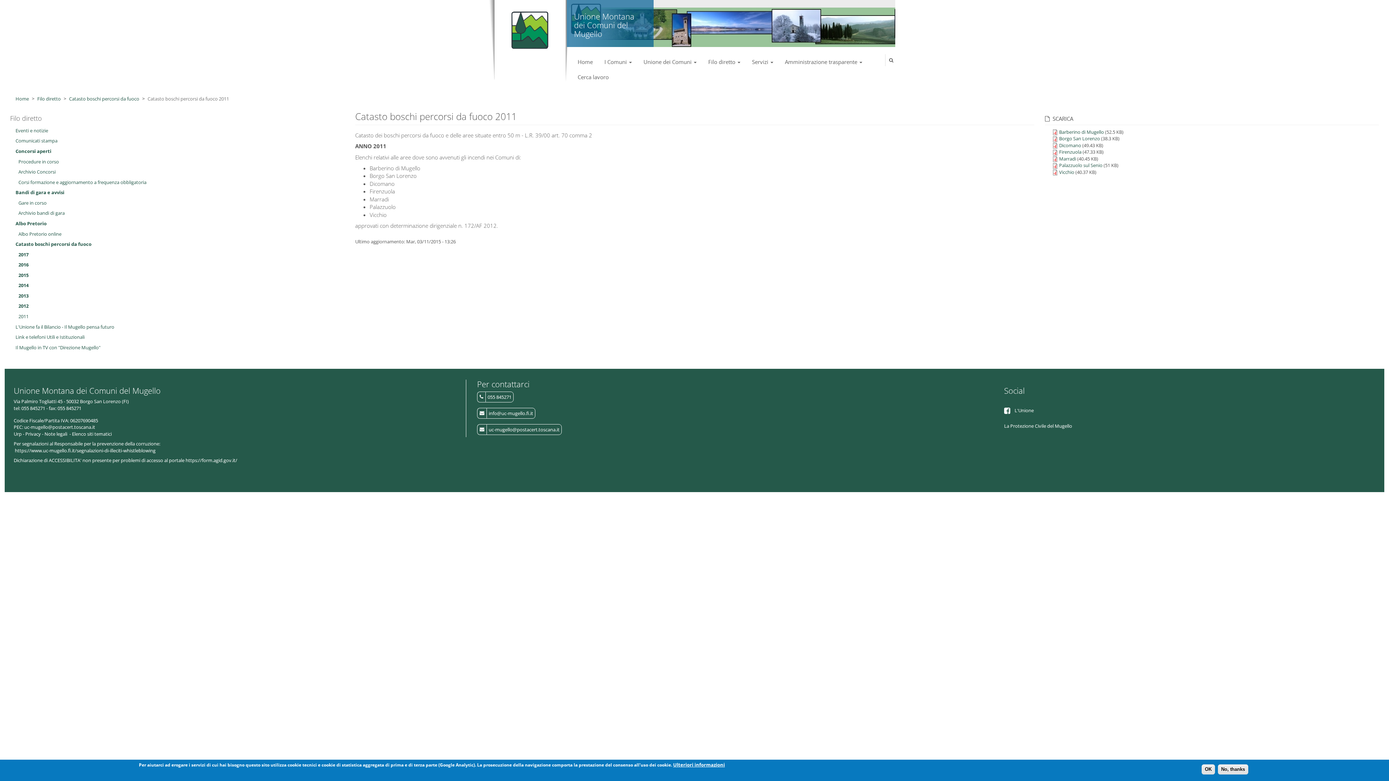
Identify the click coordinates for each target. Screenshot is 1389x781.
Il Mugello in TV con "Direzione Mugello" (58, 347)
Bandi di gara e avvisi (40, 192)
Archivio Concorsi (37, 171)
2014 (23, 285)
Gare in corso (32, 203)
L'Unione (1024, 410)
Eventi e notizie (32, 130)
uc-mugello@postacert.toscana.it (524, 429)
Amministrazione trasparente (822, 61)
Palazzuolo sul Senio (1081, 165)
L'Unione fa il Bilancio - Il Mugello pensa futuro (65, 327)
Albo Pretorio (31, 223)
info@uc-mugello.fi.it (511, 413)
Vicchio (1066, 172)
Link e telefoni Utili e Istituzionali (50, 337)
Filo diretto (722, 61)
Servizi (761, 61)
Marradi (1067, 158)
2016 (23, 264)
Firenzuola (1070, 152)
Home (585, 61)
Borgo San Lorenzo (1079, 138)
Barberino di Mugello (1081, 132)
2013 (23, 296)
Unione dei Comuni (668, 61)
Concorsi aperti (33, 151)
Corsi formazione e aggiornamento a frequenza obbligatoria (82, 182)
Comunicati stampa (37, 140)
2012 (23, 306)
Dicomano (1070, 145)
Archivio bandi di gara (41, 213)
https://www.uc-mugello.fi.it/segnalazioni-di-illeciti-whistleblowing (85, 450)
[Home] (528, 27)
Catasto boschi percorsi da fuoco (104, 98)
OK (1208, 769)
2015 (23, 275)
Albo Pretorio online (39, 234)
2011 (23, 316)
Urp (18, 434)
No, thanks (1233, 769)
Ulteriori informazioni (699, 764)
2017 (23, 254)
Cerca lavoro (593, 77)
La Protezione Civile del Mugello (1038, 426)
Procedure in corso (38, 161)
